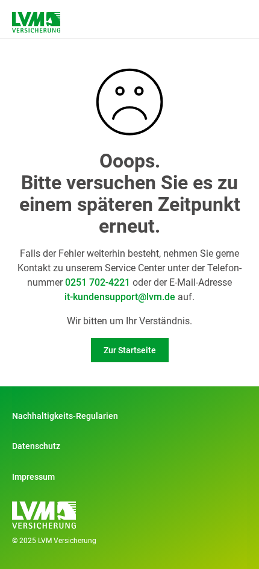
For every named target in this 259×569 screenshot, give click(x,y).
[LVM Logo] (36, 22)
